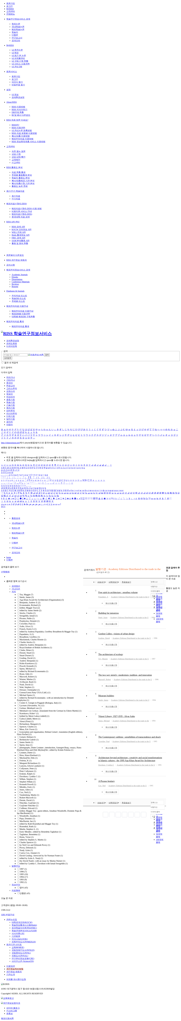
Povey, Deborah (28, 848)
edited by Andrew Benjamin (33, 645)
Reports (15, 286)
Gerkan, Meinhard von (31, 708)
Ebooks (15, 277)
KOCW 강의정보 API (21, 229)
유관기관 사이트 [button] (14, 944)
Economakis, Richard (30, 605)
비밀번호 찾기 (18, 85)
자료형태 (16, 890)
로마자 (9, 422)
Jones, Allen (26, 790)
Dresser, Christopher (30, 690)
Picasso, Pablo (27, 618)
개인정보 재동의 (14, 972)
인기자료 (16, 199)
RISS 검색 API (18, 227)
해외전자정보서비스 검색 (18, 270)
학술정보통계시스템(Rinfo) (24, 925)
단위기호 (10, 416)
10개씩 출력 (155, 812)
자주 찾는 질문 (18, 151)
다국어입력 (11, 346)
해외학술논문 (18, 29)
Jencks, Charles (28, 613)
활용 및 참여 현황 (20, 243)
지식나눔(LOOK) (20, 939)
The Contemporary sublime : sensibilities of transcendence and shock (129, 737)
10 (95, 779)
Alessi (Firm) (27, 721)
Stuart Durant (27, 655)
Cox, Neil (25, 792)
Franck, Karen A (28, 629)
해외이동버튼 (7, 1018)
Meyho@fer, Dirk (28, 758)
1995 (24, 874)
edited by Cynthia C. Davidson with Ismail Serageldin (44, 863)
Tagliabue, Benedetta (30, 834)
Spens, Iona (26, 745)
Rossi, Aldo (26, 674)
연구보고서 (17, 38)
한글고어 (10, 386)
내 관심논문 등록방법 (22, 130)
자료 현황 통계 (18, 172)
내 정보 (15, 94)
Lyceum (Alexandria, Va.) (32, 705)
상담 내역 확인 (18, 157)
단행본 (15, 35)
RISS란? (15, 125)
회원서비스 (11, 71)
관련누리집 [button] (11, 919)
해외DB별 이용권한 (21, 314)
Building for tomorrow (108, 613)
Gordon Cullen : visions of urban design (116, 633)
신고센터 (16, 162)
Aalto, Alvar (26, 626)
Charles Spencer (28, 842)
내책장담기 (113, 582)
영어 (24, 888)
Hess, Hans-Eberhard (30, 755)
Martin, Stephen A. (29, 829)
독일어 (9, 394)
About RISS (11, 102)
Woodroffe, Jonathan (30, 816)
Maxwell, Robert (28, 677)
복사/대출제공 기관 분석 (23, 180)
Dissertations (17, 279)
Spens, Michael (27, 669)
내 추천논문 (17, 50)
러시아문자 (11, 413)
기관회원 (16, 936)
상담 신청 (16, 154)
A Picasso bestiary (106, 781)
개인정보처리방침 (14, 969)
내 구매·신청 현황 (20, 61)
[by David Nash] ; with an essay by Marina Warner (42, 861)
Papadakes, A (27, 634)
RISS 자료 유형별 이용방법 (24, 133)
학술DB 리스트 (19, 298)
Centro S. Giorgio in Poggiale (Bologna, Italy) (40, 703)
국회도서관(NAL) (20, 956)
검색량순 (16, 586)
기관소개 (10, 974)
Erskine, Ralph (27, 774)
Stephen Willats (28, 782)
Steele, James (27, 597)
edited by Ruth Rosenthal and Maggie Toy (39, 824)
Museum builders (106, 695)
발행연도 (16, 866)
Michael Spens (27, 695)
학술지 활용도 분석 (21, 178)
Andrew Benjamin (29, 661)
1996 (23, 871)
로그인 (9, 6)
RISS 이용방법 (18, 107)
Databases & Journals (15, 291)
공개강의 (16, 40)
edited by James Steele (30, 610)
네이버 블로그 (13, 1008)
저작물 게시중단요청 (16, 979)
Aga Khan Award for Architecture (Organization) (42, 600)
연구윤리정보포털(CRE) (23, 958)
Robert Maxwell (28, 797)
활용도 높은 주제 (20, 186)
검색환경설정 (18, 97)
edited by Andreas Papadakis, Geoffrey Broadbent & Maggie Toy (48, 631)
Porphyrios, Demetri (29, 621)
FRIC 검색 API (18, 238)
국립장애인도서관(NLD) (23, 950)
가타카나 (10, 380)
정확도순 (154, 582)
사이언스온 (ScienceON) (23, 961)
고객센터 (10, 11)
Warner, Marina (28, 679)
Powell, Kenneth (28, 666)
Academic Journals (20, 274)
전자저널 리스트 (19, 296)
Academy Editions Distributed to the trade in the (130, 721)
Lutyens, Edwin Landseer (32, 766)
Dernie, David (27, 800)
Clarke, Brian (27, 650)
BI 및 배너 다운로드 (21, 115)
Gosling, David (27, 658)
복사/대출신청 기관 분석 (23, 183)
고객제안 (16, 160)
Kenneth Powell (28, 784)
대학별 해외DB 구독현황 (23, 316)
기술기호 (10, 405)
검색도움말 (11, 343)
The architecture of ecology (110, 654)
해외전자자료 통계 (15, 321)
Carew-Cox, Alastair (30, 853)
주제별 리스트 (18, 301)
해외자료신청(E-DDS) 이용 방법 (27, 208)
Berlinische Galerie (29, 740)
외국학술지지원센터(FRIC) (24, 928)
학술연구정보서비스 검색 (18, 19)
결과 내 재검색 (11, 363)
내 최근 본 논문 (19, 55)
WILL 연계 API (19, 232)
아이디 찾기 (17, 82)
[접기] (167, 583)
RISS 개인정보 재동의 (16, 260)
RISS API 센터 (12, 222)
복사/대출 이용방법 (21, 136)
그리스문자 (11, 388)
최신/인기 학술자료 (15, 191)
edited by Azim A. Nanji (31, 858)
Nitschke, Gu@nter (29, 803)
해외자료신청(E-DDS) (16, 204)
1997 (23, 869)
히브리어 (10, 397)
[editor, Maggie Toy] (30, 608)
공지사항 (10, 265)
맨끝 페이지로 (143, 814)
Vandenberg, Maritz (29, 795)
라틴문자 (10, 411)
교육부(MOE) (18, 947)
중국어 (9, 383)
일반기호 (10, 419)
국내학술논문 (18, 27)
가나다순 (16, 589)
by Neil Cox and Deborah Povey (35, 845)
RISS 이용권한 (18, 128)
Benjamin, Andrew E (30, 602)
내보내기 (101, 582)
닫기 (3, 506)
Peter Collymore (28, 771)
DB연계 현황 (18, 112)
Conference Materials (21, 282)
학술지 (15, 32)
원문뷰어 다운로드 (15, 255)
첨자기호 (10, 408)
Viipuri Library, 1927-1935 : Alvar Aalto (116, 716)
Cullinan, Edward (28, 808)
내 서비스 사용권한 (21, 64)
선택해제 (5, 572)
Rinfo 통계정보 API (20, 235)
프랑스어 (10, 391)
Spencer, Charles (28, 727)
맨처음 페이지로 (105, 814)
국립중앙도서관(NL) (21, 953)
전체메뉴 (10, 14)
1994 (24, 877)
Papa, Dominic (27, 818)
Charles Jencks (27, 642)
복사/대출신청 (111, 603)
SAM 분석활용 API (20, 240)
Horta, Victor (27, 837)
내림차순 (154, 586)
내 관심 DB (17, 67)
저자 (14, 592)
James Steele (26, 742)
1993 (23, 879)
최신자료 (16, 196)
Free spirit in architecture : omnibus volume (118, 592)
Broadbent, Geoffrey (30, 637)
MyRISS (10, 9)
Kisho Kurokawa (28, 663)
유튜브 (9, 1013)
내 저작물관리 (18, 58)
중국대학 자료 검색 (21, 217)
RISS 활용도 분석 (14, 167)
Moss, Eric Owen (28, 729)
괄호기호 (10, 399)
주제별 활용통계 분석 (22, 175)
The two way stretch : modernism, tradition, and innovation (125, 675)
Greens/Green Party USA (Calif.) (35, 692)
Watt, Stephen (27, 687)
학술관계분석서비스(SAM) (24, 931)
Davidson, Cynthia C (30, 776)
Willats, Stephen (28, 779)
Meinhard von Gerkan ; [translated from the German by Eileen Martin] (50, 711)
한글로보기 (126, 582)
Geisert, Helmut (28, 737)
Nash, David (26, 684)
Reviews (15, 284)
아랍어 (9, 424)
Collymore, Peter (28, 768)
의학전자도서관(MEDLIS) (24, 942)
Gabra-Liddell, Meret (30, 719)
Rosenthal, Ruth (28, 826)
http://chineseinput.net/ (10, 443)
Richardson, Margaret (30, 724)
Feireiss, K (26, 760)
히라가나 (10, 377)
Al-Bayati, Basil (28, 682)
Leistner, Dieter (27, 752)
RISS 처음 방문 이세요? (17, 120)
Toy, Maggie (26, 594)
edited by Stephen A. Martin (33, 840)
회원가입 (10, 3)
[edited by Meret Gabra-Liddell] (34, 716)
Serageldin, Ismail (28, 616)
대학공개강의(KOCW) (22, 922)
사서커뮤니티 (18, 933)
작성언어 (16, 885)
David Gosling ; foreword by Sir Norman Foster (41, 855)
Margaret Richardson (30, 763)
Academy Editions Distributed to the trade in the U (130, 597)
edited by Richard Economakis (34, 671)
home (8, 557)
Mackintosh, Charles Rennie (33, 639)
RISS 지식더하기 (19, 109)
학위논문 (16, 24)
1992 (23, 882)
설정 (8, 90)
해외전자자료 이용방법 (22, 139)
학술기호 (10, 402)
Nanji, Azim (26, 850)
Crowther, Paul (27, 624)
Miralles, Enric (27, 787)
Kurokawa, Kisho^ (29, 713)
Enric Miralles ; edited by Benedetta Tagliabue (40, 832)
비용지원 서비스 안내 (22, 211)
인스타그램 (11, 1011)
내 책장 (15, 53)
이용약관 (10, 966)
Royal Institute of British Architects (36, 647)
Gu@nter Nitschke (29, 805)
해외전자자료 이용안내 (17, 306)
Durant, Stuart (27, 653)
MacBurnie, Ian (28, 821)
